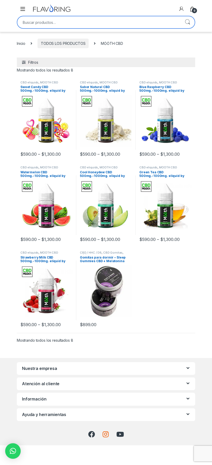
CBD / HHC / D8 (91, 252)
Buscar (187, 22)
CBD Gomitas (113, 252)
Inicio (21, 43)
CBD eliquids (29, 82)
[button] (13, 451)
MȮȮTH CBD (49, 82)
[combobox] (98, 22)
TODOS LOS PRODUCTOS (63, 43)
